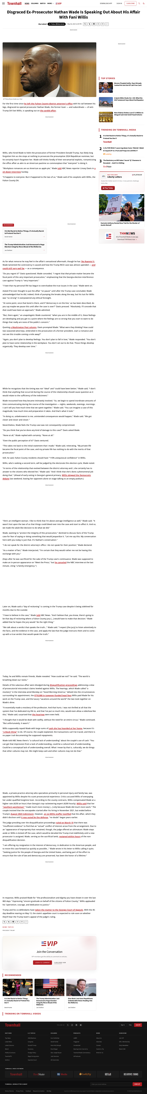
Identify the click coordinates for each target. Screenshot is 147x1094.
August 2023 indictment (22, 814)
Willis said (82, 803)
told (59, 168)
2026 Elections (32, 1038)
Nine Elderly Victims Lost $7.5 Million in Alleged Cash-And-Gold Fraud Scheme (128, 114)
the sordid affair (48, 110)
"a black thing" (10, 732)
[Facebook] (76, 1025)
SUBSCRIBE (130, 3)
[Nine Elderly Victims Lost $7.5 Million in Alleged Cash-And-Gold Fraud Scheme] (106, 117)
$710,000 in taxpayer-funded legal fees (52, 695)
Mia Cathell (42, 24)
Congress (30, 1042)
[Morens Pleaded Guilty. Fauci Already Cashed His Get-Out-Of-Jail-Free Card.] (106, 87)
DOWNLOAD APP (106, 3)
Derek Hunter (8, 1008)
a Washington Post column (23, 327)
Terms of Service (9, 1091)
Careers (98, 1045)
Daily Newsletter (123, 1045)
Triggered (76, 1042)
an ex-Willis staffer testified (57, 814)
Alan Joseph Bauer (56, 1053)
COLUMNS (34, 3)
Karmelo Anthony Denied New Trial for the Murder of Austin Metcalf (120, 224)
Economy (30, 1049)
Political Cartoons (10, 1053)
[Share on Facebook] (94, 24)
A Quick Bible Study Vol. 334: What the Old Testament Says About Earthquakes (129, 99)
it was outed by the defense (34, 817)
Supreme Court (32, 1060)
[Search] (139, 3)
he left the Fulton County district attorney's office (48, 103)
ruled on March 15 (64, 822)
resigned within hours (69, 836)
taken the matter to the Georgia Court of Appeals (59, 910)
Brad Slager (54, 1049)
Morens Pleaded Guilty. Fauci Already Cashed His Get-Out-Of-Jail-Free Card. (128, 84)
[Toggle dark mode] (144, 3)
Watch (7, 1049)
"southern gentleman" (14, 807)
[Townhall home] (12, 1025)
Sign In (123, 1025)
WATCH (43, 3)
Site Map (49, 1091)
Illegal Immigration (33, 1056)
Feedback (28, 1091)
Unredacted (77, 1045)
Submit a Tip (100, 1049)
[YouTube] (80, 1025)
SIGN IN (119, 3)
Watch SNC (122, 1049)
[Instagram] (72, 1025)
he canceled (60, 562)
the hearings (38, 714)
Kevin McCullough (56, 1045)
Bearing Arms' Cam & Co (81, 1049)
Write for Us (99, 1053)
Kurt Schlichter (55, 1038)
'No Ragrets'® (87, 261)
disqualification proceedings (63, 685)
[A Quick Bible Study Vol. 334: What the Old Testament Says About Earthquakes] (106, 102)
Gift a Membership (124, 1042)
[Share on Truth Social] (89, 24)
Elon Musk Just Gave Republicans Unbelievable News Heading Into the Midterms (80, 1000)
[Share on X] (85, 24)
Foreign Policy (32, 1053)
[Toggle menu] (3, 3)
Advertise (99, 1042)
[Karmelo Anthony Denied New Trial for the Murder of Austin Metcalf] (121, 207)
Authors (7, 1060)
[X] (68, 1025)
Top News (8, 1038)
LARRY (75, 1038)
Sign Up (137, 1084)
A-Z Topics (31, 1033)
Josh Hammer (55, 1056)
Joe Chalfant (40, 1008)
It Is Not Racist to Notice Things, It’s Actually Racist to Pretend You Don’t (16, 1000)
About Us (98, 1038)
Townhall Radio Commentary (82, 1053)
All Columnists (55, 1060)
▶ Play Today (108, 188)
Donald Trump (32, 1045)
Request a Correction (38, 1091)
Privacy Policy (19, 1091)
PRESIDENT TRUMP (9, 930)
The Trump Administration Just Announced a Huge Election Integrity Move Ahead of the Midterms (47, 1001)
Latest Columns (9, 1045)
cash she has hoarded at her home (65, 728)
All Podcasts (77, 1056)
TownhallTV (8, 1056)
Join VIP (138, 1025)
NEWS (27, 3)
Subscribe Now (60, 963)
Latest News (8, 1042)
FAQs (130, 1025)
